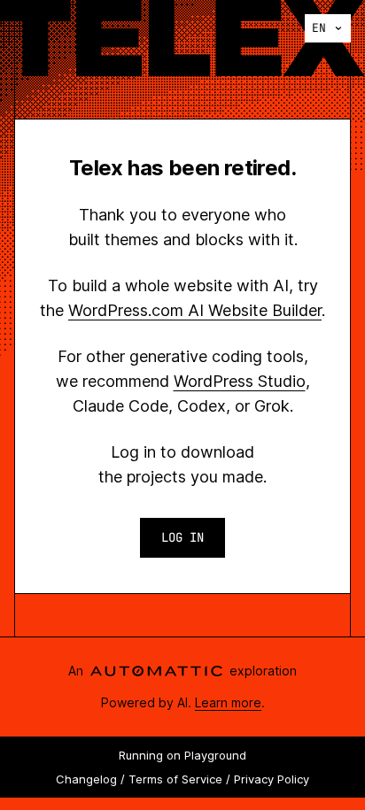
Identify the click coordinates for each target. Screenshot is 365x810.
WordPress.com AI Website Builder (195, 310)
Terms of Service (175, 779)
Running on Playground (182, 755)
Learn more (228, 702)
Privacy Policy (271, 779)
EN (319, 27)
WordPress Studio (240, 381)
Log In (182, 537)
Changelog (86, 779)
